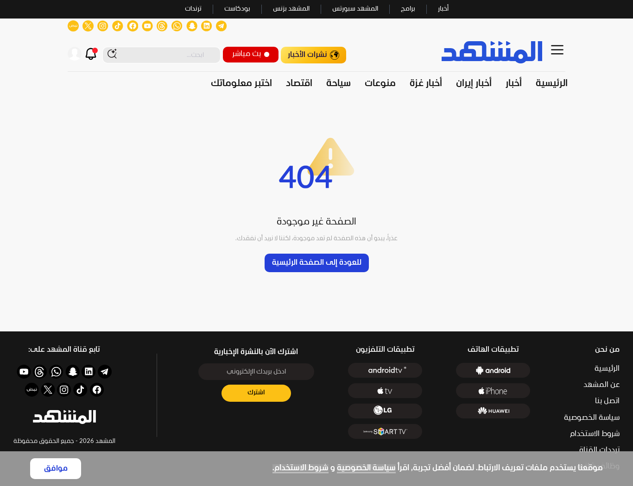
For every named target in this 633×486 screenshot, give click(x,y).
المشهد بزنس (291, 9)
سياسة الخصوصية (366, 468)
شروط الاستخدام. (300, 468)
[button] (64, 417)
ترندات (193, 9)
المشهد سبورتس (355, 9)
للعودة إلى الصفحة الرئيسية (316, 262)
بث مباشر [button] (246, 53)
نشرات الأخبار (307, 54)
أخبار (443, 9)
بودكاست (237, 9)
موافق (56, 468)
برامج (408, 9)
